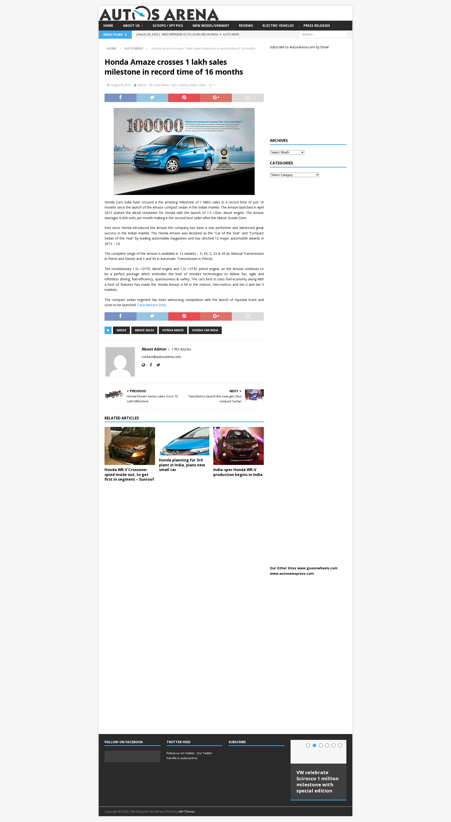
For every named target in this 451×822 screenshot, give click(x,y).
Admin (141, 85)
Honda (183, 85)
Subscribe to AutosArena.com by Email (299, 47)
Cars (174, 85)
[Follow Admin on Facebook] (149, 365)
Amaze (121, 330)
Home (108, 25)
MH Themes (187, 812)
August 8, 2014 (121, 85)
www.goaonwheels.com (317, 568)
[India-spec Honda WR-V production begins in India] (238, 446)
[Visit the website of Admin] (143, 365)
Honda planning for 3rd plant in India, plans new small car (182, 464)
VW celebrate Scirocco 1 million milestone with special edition (317, 781)
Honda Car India (205, 330)
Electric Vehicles (278, 25)
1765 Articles (181, 349)
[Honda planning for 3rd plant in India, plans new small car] (184, 441)
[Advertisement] (305, 96)
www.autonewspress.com (292, 573)
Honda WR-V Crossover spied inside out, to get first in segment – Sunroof (129, 474)
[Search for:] (322, 34)
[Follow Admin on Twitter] (156, 365)
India (193, 85)
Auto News (161, 85)
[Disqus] (184, 546)
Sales (202, 85)
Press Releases (316, 25)
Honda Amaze (173, 330)
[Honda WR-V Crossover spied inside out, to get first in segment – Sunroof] (130, 446)
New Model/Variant (211, 25)
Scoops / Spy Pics (168, 25)
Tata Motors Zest (151, 305)
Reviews (246, 25)
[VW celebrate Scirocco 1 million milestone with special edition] (318, 752)
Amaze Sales (144, 330)
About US (131, 25)
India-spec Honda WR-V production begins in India (237, 472)
